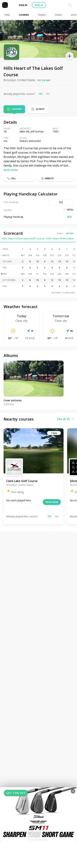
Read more (11, 170)
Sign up (38, 5)
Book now (51, 502)
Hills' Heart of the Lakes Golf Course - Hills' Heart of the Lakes (38, 238)
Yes (40, 93)
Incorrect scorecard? (63, 292)
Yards (60, 233)
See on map (43, 80)
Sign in (23, 5)
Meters (69, 233)
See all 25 (63, 419)
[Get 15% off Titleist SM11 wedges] (38, 814)
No (48, 93)
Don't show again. (39, 839)
